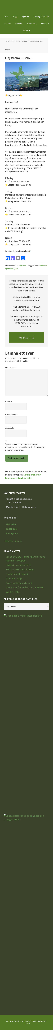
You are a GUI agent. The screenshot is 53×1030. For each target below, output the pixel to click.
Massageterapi (14, 578)
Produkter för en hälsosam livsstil (24, 587)
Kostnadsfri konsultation (20, 569)
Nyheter (22, 265)
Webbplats (9, 428)
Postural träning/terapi (19, 583)
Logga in (26, 1024)
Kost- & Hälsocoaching (18, 564)
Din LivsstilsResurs (26, 6)
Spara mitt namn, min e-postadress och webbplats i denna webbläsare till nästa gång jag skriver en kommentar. (25, 447)
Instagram (12, 533)
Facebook (11, 528)
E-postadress (11, 414)
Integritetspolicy (13, 540)
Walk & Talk (12, 591)
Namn (8, 401)
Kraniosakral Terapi (17, 574)
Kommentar (11, 367)
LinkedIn (11, 524)
